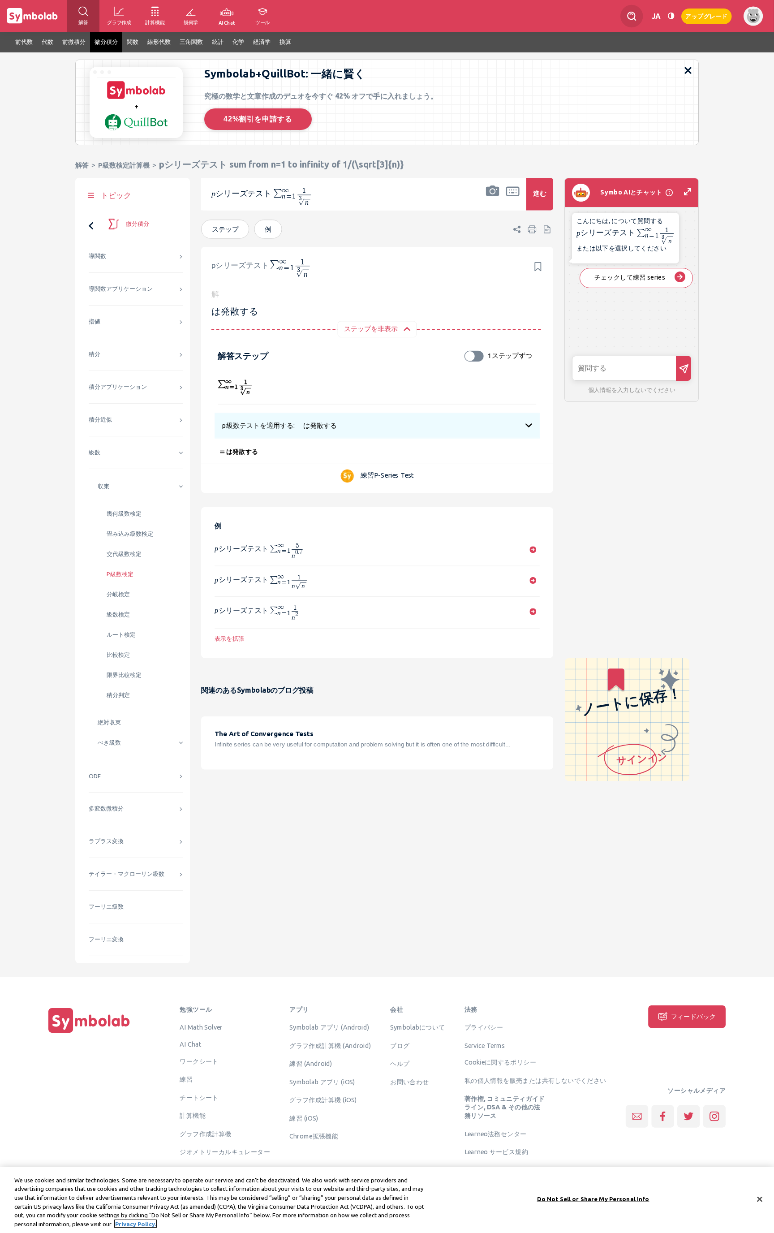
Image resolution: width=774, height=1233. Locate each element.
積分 (94, 354)
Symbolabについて (417, 1027)
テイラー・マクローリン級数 (126, 874)
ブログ (399, 1045)
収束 (103, 486)
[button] (492, 200)
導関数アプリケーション (121, 288)
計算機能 (193, 1115)
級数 (94, 452)
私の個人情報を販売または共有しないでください (535, 1080)
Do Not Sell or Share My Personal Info (593, 1199)
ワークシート (199, 1061)
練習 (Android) (310, 1063)
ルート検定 (121, 634)
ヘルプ (399, 1063)
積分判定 (118, 695)
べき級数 (109, 742)
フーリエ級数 (106, 906)
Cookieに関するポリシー (500, 1062)
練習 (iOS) (303, 1117)
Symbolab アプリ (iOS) (322, 1081)
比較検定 (118, 654)
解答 (82, 165)
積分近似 (100, 419)
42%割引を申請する (258, 119)
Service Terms (484, 1045)
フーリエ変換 (106, 939)
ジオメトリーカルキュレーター (225, 1151)
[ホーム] (89, 1032)
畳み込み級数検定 (130, 533)
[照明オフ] (671, 16)
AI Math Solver (201, 1027)
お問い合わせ (409, 1081)
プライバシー (483, 1027)
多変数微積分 (106, 808)
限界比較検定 (124, 675)
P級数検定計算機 (124, 165)
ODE (95, 776)
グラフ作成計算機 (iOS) (323, 1100)
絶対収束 (109, 722)
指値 (94, 321)
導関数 (97, 256)
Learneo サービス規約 (496, 1151)
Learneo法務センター (495, 1133)
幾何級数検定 (124, 513)
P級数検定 (120, 574)
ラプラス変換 (106, 841)
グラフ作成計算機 (205, 1133)
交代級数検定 (124, 554)
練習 (186, 1079)
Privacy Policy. (135, 1223)
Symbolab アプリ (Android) (329, 1027)
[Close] (760, 1199)
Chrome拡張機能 (313, 1136)
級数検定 (118, 614)
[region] (387, 1200)
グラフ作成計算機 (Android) (330, 1045)
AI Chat (190, 1044)
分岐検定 (118, 594)
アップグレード (706, 15)
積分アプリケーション (118, 387)
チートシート (199, 1097)
